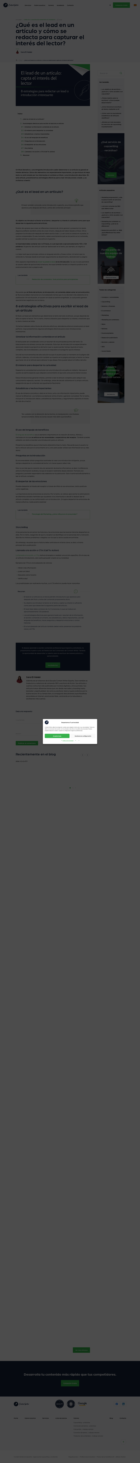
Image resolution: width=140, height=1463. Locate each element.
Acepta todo (57, 736)
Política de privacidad (68, 740)
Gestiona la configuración (83, 736)
